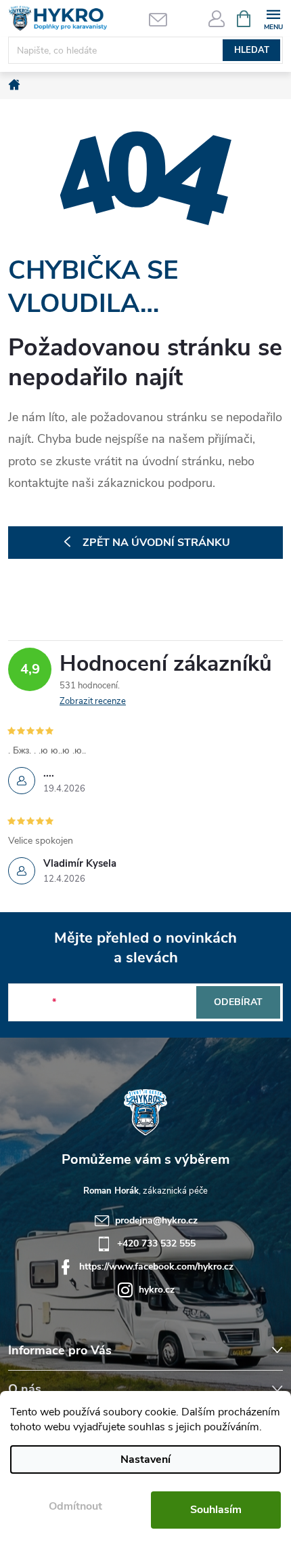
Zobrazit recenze (93, 701)
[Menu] (273, 18)
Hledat (251, 50)
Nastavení (145, 1459)
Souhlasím (216, 1509)
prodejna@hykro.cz (156, 1220)
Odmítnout (75, 1506)
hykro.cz (157, 1289)
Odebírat (238, 1002)
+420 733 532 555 (156, 1243)
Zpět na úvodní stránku (156, 542)
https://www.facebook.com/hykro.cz (156, 1266)
